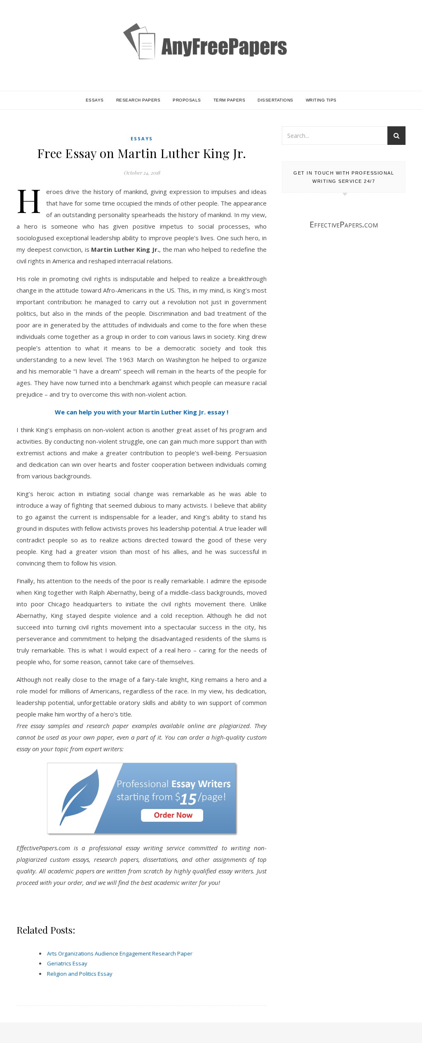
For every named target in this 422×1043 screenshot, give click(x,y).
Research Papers (138, 100)
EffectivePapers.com (343, 224)
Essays (95, 100)
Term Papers (229, 100)
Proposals (187, 100)
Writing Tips (321, 100)
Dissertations (275, 100)
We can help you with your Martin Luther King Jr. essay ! (141, 412)
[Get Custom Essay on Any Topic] (141, 798)
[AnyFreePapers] (211, 53)
